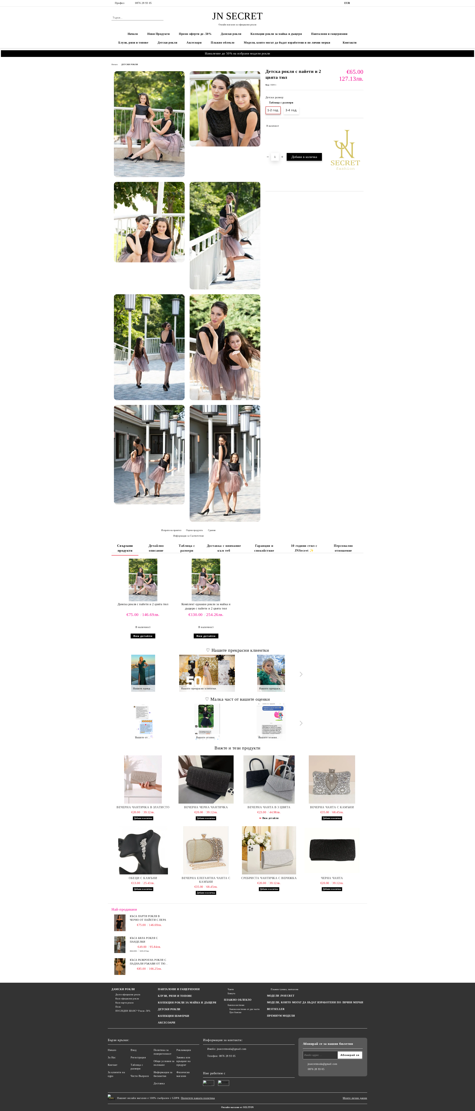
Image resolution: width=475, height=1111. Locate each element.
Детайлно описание (156, 548)
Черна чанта (332, 878)
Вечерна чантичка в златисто (143, 807)
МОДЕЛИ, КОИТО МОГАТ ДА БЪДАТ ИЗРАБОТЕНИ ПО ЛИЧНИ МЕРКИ (315, 1002)
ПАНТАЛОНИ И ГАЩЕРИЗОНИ (179, 989)
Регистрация (138, 1057)
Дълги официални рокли (127, 994)
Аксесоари (194, 42)
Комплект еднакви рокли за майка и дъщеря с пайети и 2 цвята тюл (206, 606)
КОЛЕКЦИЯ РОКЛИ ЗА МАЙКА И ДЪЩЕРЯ (187, 1002)
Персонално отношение (343, 548)
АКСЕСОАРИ (166, 1022)
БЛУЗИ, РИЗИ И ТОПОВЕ (175, 996)
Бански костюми (236, 1005)
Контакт (112, 1065)
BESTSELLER (276, 1009)
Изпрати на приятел (171, 530)
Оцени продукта (194, 530)
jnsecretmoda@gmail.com (231, 1049)
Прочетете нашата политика (198, 1098)
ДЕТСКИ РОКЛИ (129, 64)
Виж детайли (143, 635)
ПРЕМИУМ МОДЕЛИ (281, 1015)
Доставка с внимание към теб (224, 548)
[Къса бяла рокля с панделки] (120, 944)
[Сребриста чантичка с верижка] (269, 850)
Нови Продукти (158, 33)
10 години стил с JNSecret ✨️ (304, 548)
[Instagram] (361, 3)
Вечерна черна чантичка (206, 807)
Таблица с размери (281, 102)
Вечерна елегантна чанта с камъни (206, 879)
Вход (133, 1050)
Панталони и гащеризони (329, 33)
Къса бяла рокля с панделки (144, 940)
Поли (118, 1006)
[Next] (300, 674)
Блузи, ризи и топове (133, 42)
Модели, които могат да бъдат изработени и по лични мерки (287, 42)
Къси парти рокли (124, 1002)
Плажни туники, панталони (284, 989)
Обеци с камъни (143, 878)
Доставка (159, 1083)
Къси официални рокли (127, 998)
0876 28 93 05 (143, 3)
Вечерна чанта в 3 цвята (269, 807)
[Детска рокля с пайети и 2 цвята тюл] (149, 124)
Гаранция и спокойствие (264, 548)
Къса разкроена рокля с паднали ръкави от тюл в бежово (148, 962)
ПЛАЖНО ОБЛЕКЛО (238, 999)
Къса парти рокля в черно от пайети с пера (148, 918)
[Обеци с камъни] (143, 850)
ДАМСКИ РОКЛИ (123, 989)
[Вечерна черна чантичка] (206, 779)
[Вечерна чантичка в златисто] (143, 779)
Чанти (231, 989)
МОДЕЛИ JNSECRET (280, 995)
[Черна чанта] (332, 850)
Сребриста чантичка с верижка (269, 878)
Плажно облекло (223, 42)
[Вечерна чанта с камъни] (332, 779)
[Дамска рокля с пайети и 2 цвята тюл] (143, 580)
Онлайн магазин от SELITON (237, 1107)
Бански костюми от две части (244, 1009)
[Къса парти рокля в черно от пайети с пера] (120, 922)
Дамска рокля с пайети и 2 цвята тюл (143, 604)
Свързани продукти (125, 548)
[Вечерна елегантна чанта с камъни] (206, 850)
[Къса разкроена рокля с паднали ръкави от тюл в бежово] (120, 966)
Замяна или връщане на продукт (183, 1061)
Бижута (231, 993)
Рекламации (183, 1050)
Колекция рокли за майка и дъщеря (276, 33)
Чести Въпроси (140, 1076)
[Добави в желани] (360, 126)
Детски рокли (167, 42)
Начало (133, 33)
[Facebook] (356, 3)
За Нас (112, 1057)
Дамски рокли (231, 33)
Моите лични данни (355, 1098)
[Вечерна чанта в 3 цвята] (269, 779)
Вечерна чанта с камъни (332, 807)
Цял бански (235, 1012)
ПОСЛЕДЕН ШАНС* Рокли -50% (132, 1011)
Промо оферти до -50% (195, 33)
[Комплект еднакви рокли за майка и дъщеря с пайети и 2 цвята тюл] (206, 580)
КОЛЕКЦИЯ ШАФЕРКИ (173, 1016)
